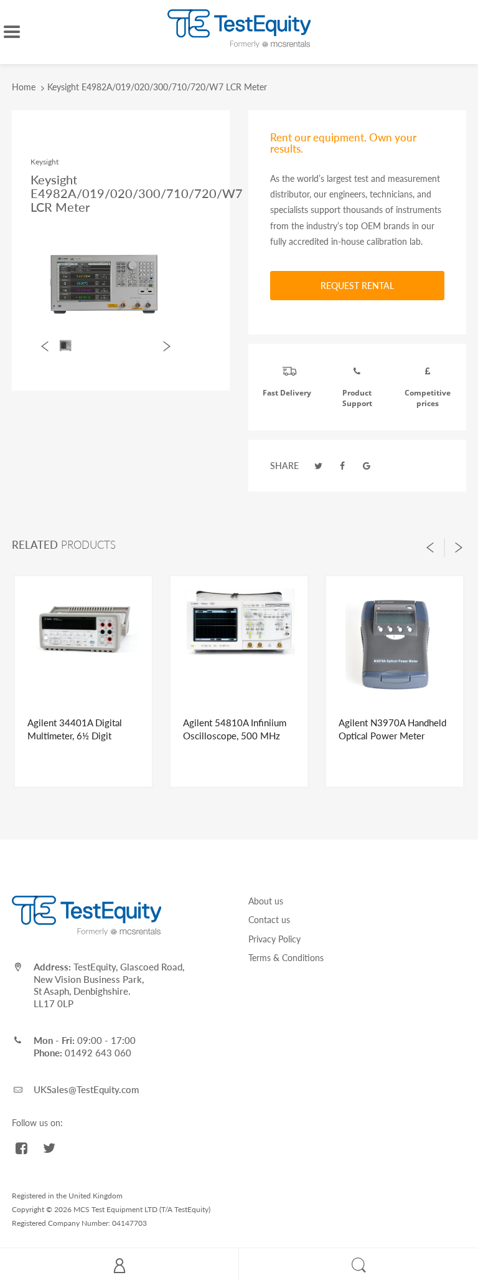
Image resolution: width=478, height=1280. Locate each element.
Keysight (44, 161)
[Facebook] (343, 465)
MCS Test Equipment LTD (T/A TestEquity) (141, 1209)
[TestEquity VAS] (239, 27)
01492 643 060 (98, 1052)
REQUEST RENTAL (357, 285)
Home (23, 87)
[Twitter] (318, 465)
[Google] (366, 465)
